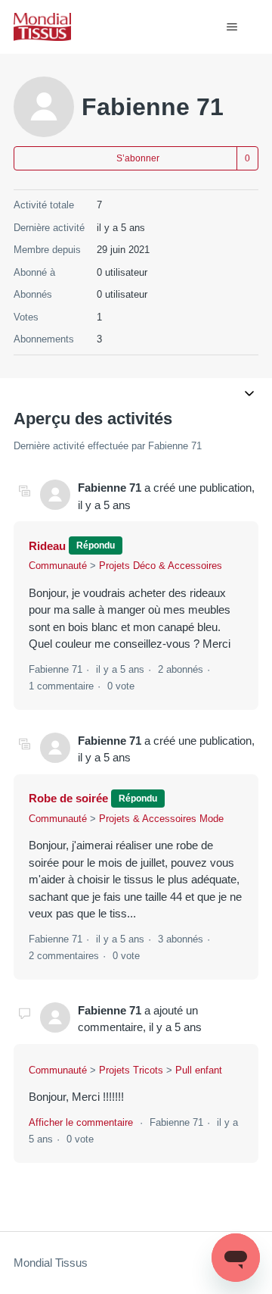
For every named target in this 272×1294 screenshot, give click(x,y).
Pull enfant (198, 1070)
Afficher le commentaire (81, 1122)
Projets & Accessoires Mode (161, 818)
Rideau (47, 545)
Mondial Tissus (51, 1262)
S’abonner (137, 158)
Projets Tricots (131, 1070)
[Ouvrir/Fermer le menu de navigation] (231, 27)
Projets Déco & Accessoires (160, 565)
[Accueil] (42, 27)
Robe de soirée (68, 798)
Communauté (58, 565)
